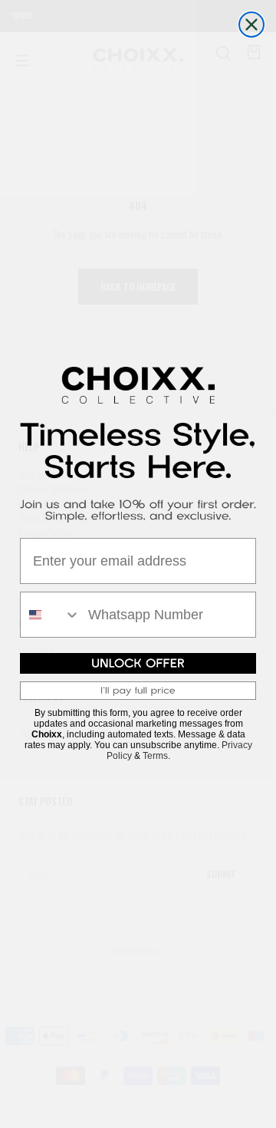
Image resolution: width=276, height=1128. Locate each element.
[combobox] (50, 614)
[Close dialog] (251, 24)
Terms (155, 755)
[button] (138, 663)
